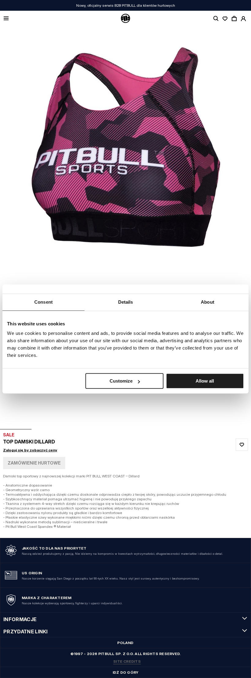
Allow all (205, 380)
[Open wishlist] (225, 18)
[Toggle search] (215, 18)
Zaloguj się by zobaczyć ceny (30, 450)
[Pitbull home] (125, 19)
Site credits (127, 661)
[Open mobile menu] (6, 18)
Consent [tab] (43, 302)
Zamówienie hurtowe (34, 462)
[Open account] (243, 18)
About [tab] (207, 302)
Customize (121, 380)
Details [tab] (125, 302)
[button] (125, 227)
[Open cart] (234, 18)
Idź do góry (126, 672)
